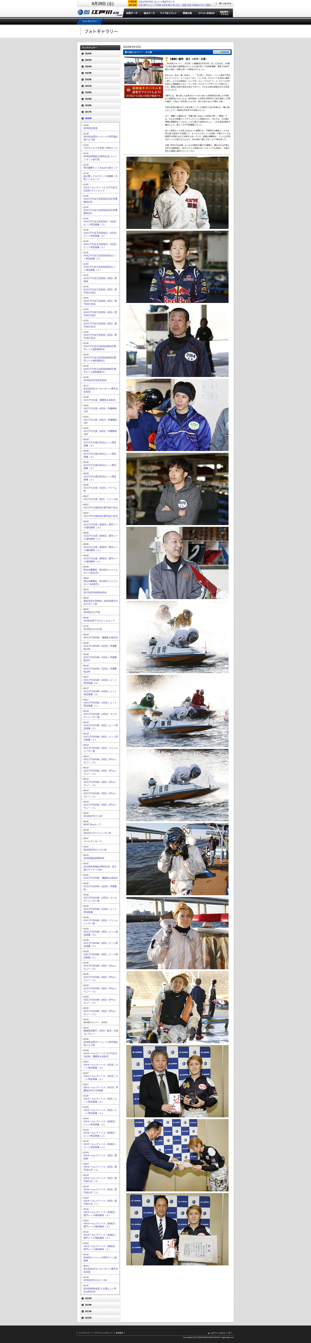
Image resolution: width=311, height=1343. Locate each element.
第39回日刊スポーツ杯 (95, 1280)
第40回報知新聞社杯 (94, 858)
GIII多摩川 (167, 5)
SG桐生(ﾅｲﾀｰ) (198, 5)
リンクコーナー (85, 1333)
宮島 (189, 5)
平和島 (158, 5)
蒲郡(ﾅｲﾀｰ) (211, 5)
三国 (140, 5)
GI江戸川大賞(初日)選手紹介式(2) (101, 507)
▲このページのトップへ (219, 1333)
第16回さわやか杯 (93, 629)
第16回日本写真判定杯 (95, 380)
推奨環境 (119, 1333)
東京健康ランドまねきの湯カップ (101, 167)
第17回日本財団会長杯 (95, 592)
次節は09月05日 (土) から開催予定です (156, 1)
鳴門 (145, 5)
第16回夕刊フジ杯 (93, 816)
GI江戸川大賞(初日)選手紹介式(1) (101, 516)
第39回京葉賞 (91, 128)
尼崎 (184, 5)
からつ (151, 5)
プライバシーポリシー (103, 1333)
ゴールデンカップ (93, 841)
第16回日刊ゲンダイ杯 (95, 849)
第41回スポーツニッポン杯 (97, 833)
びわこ (178, 5)
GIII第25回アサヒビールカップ (99, 620)
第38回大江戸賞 (92, 612)
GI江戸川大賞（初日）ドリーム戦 (101, 499)
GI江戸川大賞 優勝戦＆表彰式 (99, 400)
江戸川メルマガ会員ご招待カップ (101, 148)
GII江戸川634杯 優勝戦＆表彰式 (101, 637)
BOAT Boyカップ (92, 824)
